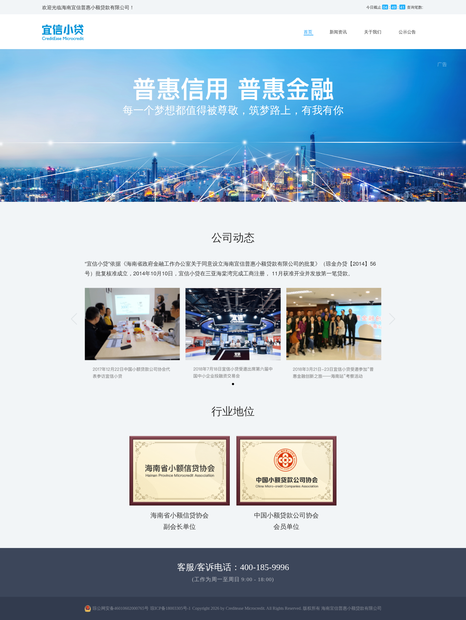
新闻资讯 (339, 32)
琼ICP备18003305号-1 (170, 608)
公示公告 (407, 32)
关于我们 (373, 32)
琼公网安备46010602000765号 (120, 608)
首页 (308, 32)
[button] (233, 384)
